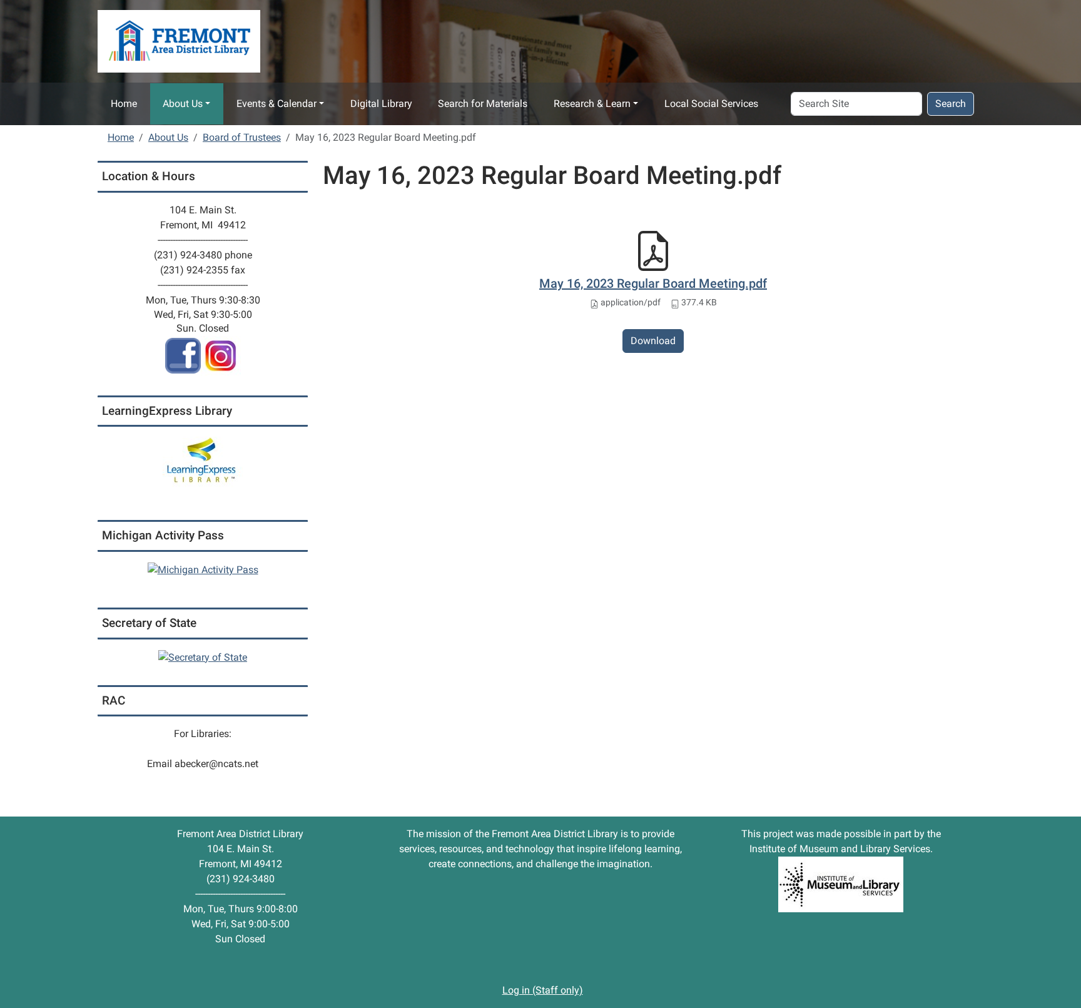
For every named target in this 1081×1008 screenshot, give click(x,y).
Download (653, 341)
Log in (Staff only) (542, 990)
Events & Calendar (276, 103)
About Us (183, 103)
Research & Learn (592, 103)
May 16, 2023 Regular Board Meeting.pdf (653, 283)
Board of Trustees (242, 137)
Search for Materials (482, 103)
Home (124, 103)
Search (950, 103)
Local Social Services (711, 103)
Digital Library (381, 103)
